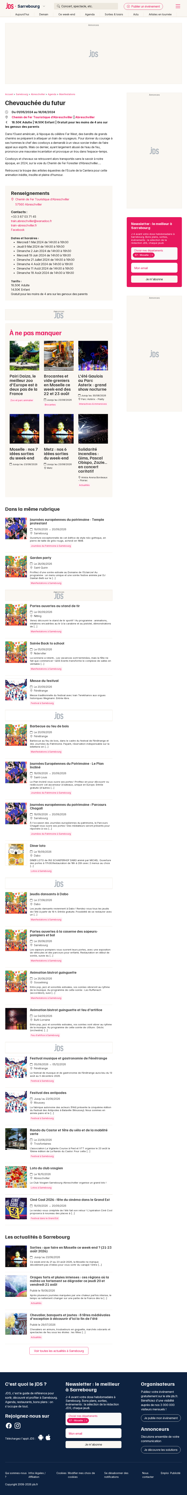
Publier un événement (145, 6)
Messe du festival (44, 680)
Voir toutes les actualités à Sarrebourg (59, 1351)
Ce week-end (66, 14)
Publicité (175, 1473)
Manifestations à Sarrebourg (46, 583)
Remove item (152, 255)
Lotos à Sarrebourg (41, 871)
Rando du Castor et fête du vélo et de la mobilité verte (69, 1131)
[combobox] (154, 253)
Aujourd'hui (22, 14)
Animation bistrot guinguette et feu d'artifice (66, 1009)
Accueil (9, 94)
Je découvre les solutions (161, 1450)
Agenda (90, 14)
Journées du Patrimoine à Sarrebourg (51, 545)
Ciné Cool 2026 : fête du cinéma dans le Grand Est (70, 1199)
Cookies (61, 1473)
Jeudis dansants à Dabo (49, 894)
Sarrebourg (29, 6)
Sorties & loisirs (114, 14)
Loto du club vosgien (46, 1168)
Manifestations (67, 94)
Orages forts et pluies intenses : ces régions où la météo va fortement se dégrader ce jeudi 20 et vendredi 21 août (69, 1280)
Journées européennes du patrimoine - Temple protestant (67, 521)
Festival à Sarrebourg (42, 703)
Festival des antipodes (48, 1092)
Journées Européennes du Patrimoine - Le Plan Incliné (67, 765)
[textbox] (156, 255)
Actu (136, 14)
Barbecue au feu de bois (49, 726)
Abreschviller (38, 94)
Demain (43, 14)
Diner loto (37, 845)
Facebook (17, 230)
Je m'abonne (154, 279)
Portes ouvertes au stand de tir (55, 605)
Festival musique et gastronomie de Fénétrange (68, 1058)
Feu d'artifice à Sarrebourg (45, 1035)
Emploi (165, 1473)
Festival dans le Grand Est (44, 1218)
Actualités (36, 1303)
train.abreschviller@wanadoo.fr (31, 221)
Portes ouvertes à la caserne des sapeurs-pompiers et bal (64, 933)
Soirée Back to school (47, 643)
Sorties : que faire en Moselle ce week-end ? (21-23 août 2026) (70, 1249)
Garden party (40, 557)
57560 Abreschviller (28, 204)
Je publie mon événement (161, 1418)
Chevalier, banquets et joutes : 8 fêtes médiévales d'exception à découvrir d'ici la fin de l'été (70, 1316)
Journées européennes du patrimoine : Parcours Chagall (68, 806)
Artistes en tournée (160, 14)
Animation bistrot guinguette (53, 972)
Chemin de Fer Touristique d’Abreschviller (42, 117)
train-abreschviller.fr (24, 225)
